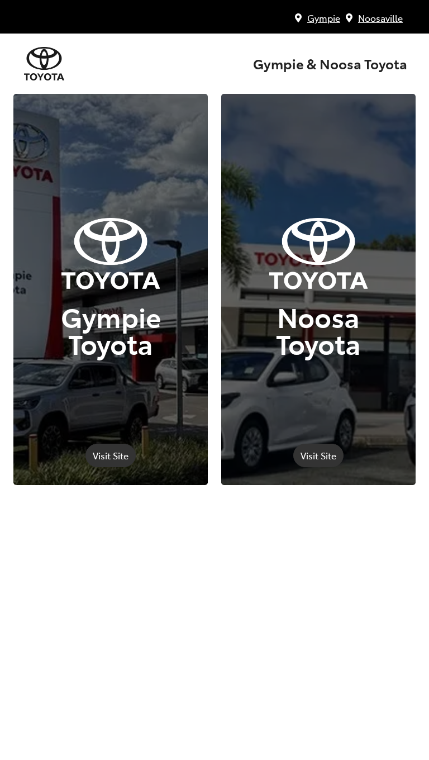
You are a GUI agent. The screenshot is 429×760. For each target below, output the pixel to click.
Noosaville (380, 18)
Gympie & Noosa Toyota (330, 64)
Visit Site (110, 455)
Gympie (323, 18)
